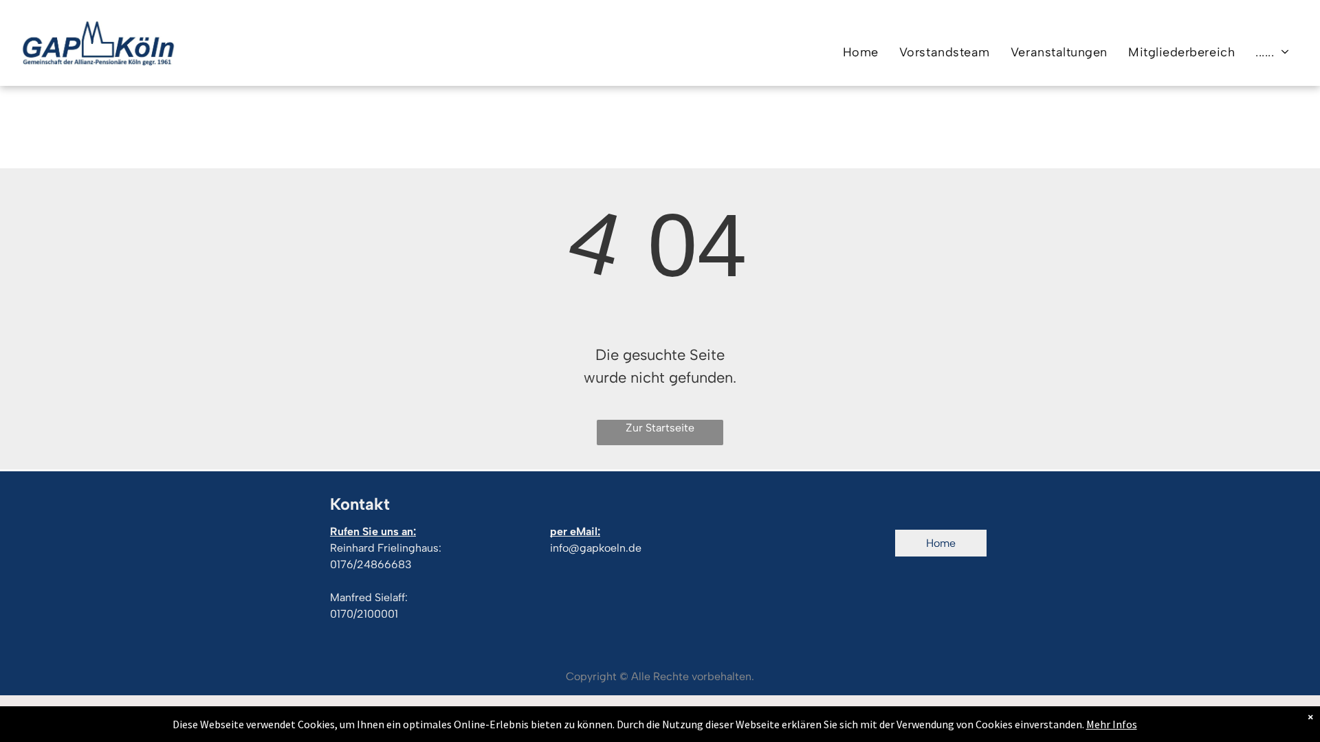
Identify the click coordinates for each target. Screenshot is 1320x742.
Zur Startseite (660, 427)
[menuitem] (861, 52)
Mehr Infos (1111, 724)
